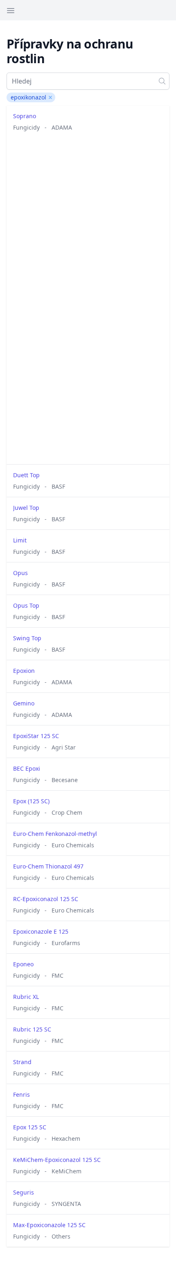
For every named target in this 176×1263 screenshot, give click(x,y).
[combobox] (88, 81)
